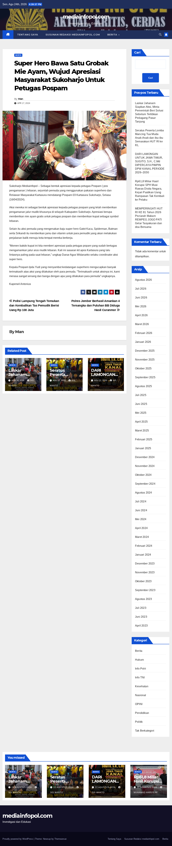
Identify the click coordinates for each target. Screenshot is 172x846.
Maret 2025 (142, 430)
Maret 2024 (142, 537)
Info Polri (140, 668)
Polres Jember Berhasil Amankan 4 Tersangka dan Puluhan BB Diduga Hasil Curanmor (95, 305)
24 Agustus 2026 (22, 787)
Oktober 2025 (143, 368)
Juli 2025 (140, 395)
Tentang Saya (27, 34)
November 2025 (145, 359)
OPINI (138, 704)
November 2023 (145, 572)
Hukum (139, 659)
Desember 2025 (145, 350)
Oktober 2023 (143, 581)
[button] (160, 34)
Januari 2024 (143, 554)
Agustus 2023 (143, 599)
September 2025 (145, 377)
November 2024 (145, 466)
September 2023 (145, 590)
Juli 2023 (140, 607)
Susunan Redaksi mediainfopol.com (73, 34)
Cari (137, 52)
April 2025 (141, 421)
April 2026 (141, 315)
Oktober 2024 (143, 474)
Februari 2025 (143, 439)
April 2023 (141, 625)
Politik (139, 721)
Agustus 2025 (143, 386)
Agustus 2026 (143, 279)
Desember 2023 (145, 563)
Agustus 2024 (143, 492)
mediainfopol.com (86, 16)
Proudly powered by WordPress (18, 839)
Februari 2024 (143, 545)
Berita (112, 34)
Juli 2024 (140, 501)
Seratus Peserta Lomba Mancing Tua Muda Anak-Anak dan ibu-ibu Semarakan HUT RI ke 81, (149, 138)
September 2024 (145, 483)
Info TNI (140, 677)
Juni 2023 (141, 616)
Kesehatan (141, 686)
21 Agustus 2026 (147, 787)
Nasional (140, 695)
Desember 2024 (145, 457)
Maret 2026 (142, 324)
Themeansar (60, 839)
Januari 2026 (143, 341)
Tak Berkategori (144, 730)
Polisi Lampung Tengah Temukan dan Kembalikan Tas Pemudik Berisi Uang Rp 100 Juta (34, 305)
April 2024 (141, 528)
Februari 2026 (143, 333)
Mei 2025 (140, 412)
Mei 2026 (140, 306)
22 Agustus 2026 (63, 787)
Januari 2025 (143, 448)
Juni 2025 (141, 404)
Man (20, 98)
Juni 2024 (141, 510)
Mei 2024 (140, 519)
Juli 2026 (140, 288)
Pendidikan (142, 712)
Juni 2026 (141, 297)
